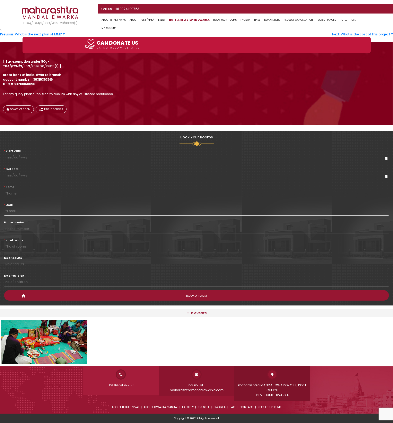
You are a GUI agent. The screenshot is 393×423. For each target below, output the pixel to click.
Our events (196, 313)
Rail (353, 19)
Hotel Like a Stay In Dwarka (189, 19)
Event (161, 19)
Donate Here (272, 19)
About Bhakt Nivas (114, 19)
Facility (246, 19)
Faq (232, 407)
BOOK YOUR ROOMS (225, 19)
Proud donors (53, 109)
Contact (246, 407)
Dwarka (220, 407)
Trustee (204, 407)
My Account (110, 28)
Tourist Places (326, 19)
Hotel (343, 19)
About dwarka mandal (161, 407)
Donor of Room (19, 109)
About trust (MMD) (142, 19)
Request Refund (269, 407)
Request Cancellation (298, 19)
